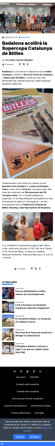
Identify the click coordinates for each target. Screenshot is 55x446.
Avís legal (39, 413)
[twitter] (24, 64)
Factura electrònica (20, 413)
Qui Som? (21, 377)
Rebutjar (20, 437)
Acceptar (34, 437)
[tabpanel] (27, 320)
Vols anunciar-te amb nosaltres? (27, 398)
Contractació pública (41, 405)
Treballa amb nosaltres (27, 391)
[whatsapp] (28, 64)
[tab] (9, 282)
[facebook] (20, 64)
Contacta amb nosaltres (27, 384)
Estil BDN (34, 377)
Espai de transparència (15, 405)
